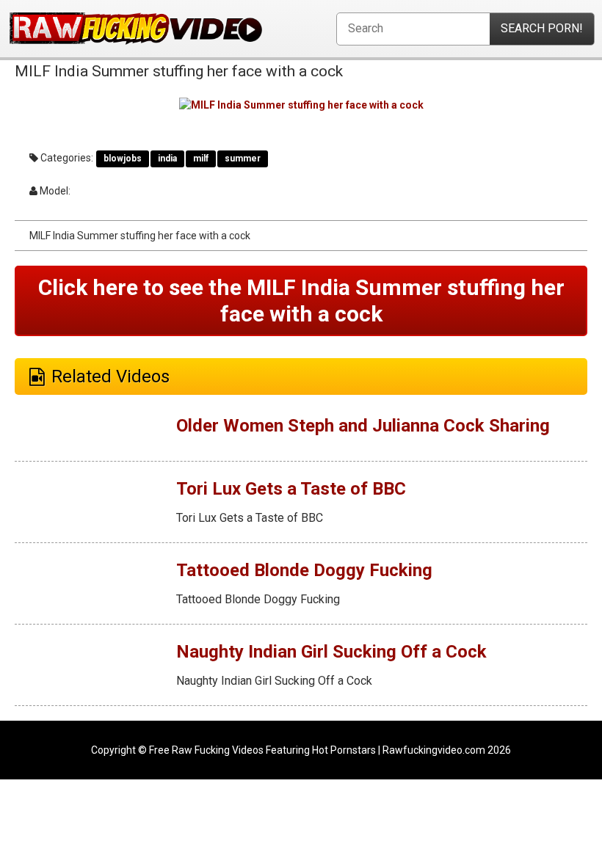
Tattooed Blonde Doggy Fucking (304, 570)
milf (200, 158)
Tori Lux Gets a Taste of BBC (291, 489)
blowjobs (123, 158)
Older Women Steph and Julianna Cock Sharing (363, 425)
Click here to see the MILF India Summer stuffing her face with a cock (301, 300)
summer (243, 158)
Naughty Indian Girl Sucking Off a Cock (331, 651)
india (167, 158)
